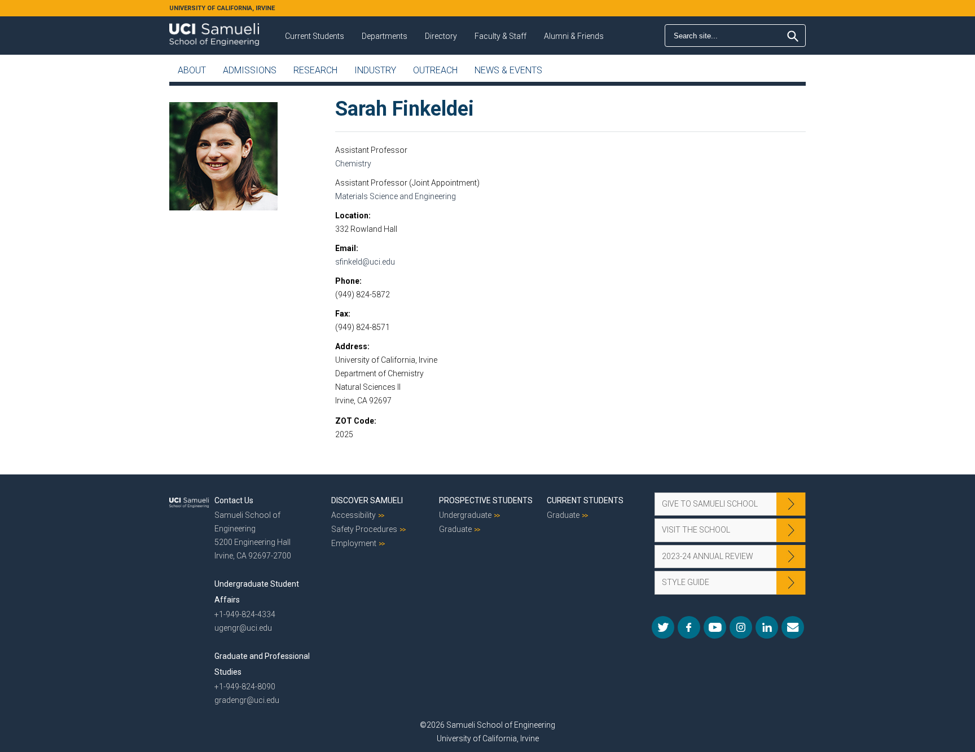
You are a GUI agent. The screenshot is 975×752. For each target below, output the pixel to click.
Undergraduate (465, 515)
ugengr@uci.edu (243, 627)
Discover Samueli (367, 500)
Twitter (663, 627)
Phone (347, 280)
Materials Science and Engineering (395, 196)
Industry (375, 70)
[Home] (214, 30)
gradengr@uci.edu (246, 700)
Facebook (689, 627)
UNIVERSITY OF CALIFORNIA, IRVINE (222, 8)
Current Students (314, 36)
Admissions (249, 70)
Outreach (435, 70)
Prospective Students (486, 500)
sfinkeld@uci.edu (365, 261)
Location (351, 215)
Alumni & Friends (574, 36)
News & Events (508, 70)
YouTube (715, 627)
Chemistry (353, 163)
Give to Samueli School (710, 503)
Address (351, 346)
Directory (441, 36)
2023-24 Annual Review (707, 556)
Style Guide (685, 582)
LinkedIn (767, 627)
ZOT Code (354, 420)
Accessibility (353, 515)
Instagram (741, 627)
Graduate (455, 529)
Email (345, 248)
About (192, 70)
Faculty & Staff (500, 36)
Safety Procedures (364, 529)
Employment (353, 543)
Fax (341, 313)
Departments (384, 36)
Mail (792, 627)
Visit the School (696, 529)
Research (315, 70)
